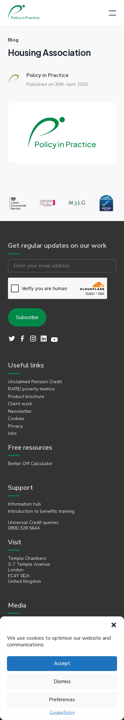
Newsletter (20, 411)
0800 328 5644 (24, 528)
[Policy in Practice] (23, 13)
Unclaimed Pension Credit (35, 382)
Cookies (16, 419)
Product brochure (26, 397)
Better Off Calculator (30, 464)
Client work (20, 404)
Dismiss (62, 681)
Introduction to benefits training (41, 511)
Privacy (15, 426)
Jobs (12, 433)
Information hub (24, 504)
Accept (62, 663)
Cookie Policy (62, 712)
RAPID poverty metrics (31, 389)
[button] (113, 625)
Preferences (62, 699)
